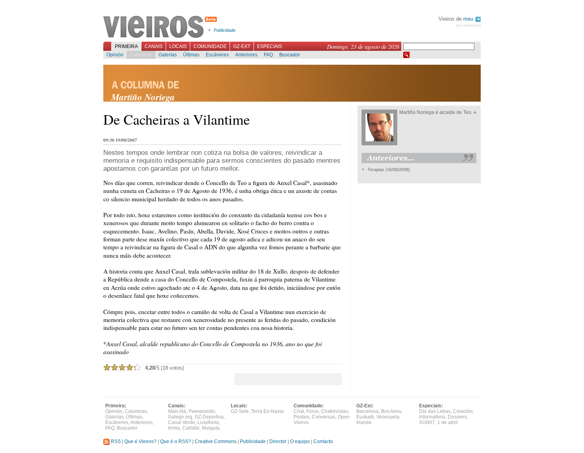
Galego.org (180, 417)
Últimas (191, 55)
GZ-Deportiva (209, 417)
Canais (153, 46)
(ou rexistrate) (468, 25)
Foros (312, 411)
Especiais (269, 46)
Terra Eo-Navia (267, 411)
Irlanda (363, 422)
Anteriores (246, 55)
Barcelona (367, 411)
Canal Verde (181, 422)
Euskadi (365, 417)
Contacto (323, 441)
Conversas (323, 417)
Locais (178, 46)
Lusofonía (208, 422)
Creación (463, 411)
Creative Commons (215, 441)
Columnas (141, 55)
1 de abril (447, 422)
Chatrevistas (334, 411)
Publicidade (225, 30)
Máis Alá (177, 411)
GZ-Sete (240, 411)
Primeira (126, 46)
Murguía (211, 428)
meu (469, 19)
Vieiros (161, 27)
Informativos (432, 417)
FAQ (268, 55)
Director (277, 441)
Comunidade (209, 46)
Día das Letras (435, 411)
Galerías (168, 55)
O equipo (300, 441)
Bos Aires (391, 411)
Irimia (174, 428)
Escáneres (217, 55)
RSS (115, 441)
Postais (301, 417)
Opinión (115, 55)
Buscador (289, 55)
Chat (299, 411)
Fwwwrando (202, 411)
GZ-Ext (241, 46)
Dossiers (457, 417)
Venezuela (387, 417)
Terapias (375, 169)
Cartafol (190, 428)
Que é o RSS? (175, 441)
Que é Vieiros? (140, 441)
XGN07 (427, 422)
